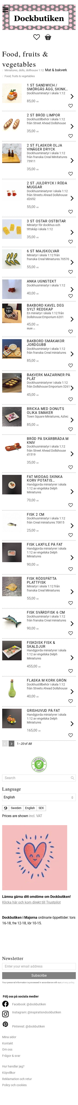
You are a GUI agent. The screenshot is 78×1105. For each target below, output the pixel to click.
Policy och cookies (14, 1085)
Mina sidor (9, 1037)
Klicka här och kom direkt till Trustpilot (31, 902)
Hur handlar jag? (13, 1066)
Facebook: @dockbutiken (29, 1004)
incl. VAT (35, 816)
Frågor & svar (11, 1056)
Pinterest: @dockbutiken (28, 1026)
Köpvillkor (8, 1073)
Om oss (7, 1049)
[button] (38, 37)
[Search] (72, 778)
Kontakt (7, 1043)
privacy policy (68, 982)
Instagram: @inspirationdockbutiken (36, 1012)
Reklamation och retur (17, 1079)
